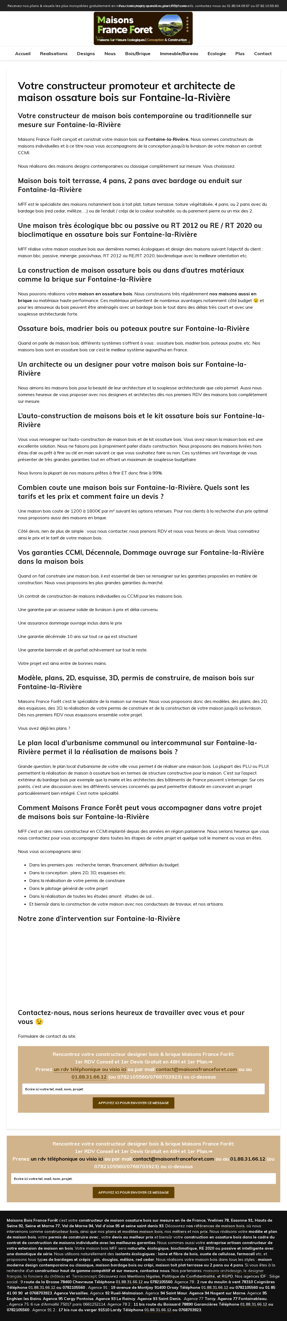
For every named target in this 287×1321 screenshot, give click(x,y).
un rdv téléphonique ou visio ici (90, 1069)
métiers (179, 1231)
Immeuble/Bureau (179, 53)
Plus (240, 53)
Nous (110, 53)
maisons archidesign (222, 1270)
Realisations (54, 53)
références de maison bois (219, 1225)
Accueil (23, 53)
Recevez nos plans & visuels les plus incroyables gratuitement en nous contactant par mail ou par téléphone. (97, 6)
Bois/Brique (138, 53)
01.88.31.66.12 (89, 1077)
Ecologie (217, 53)
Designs (86, 53)
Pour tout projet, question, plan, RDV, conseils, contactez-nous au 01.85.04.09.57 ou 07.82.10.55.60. (199, 6)
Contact (263, 53)
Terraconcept (84, 1276)
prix (204, 1231)
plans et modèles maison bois (134, 1231)
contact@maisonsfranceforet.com (196, 1069)
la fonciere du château (44, 1276)
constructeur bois (61, 1231)
